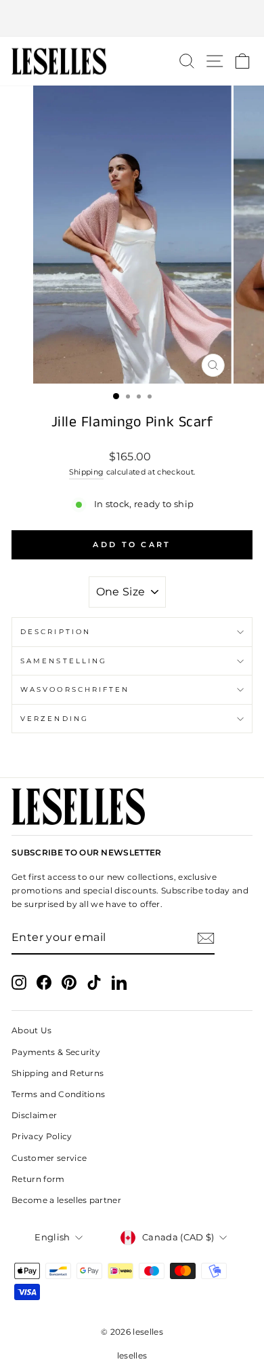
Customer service (49, 1158)
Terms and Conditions (58, 1094)
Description (55, 631)
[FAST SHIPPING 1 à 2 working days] (132, 18)
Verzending (54, 718)
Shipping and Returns (58, 1073)
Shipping (86, 472)
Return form (38, 1179)
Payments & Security (56, 1052)
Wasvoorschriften (74, 689)
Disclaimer (34, 1115)
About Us (32, 1030)
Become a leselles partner (66, 1200)
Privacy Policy (42, 1136)
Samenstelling (63, 661)
